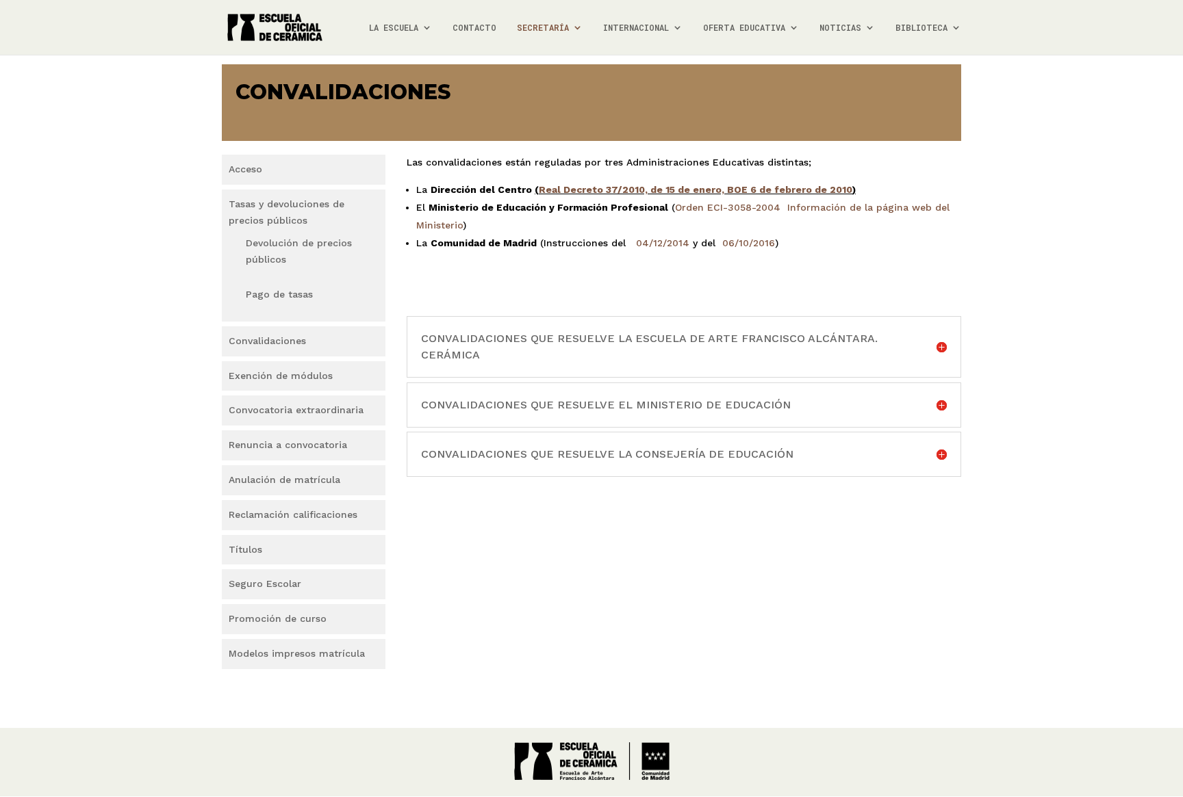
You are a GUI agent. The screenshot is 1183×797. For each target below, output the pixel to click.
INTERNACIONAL (636, 28)
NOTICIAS (840, 28)
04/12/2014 (662, 242)
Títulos (245, 549)
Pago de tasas (279, 294)
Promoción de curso (278, 618)
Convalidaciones (267, 340)
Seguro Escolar (265, 583)
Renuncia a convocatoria (288, 444)
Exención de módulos (281, 375)
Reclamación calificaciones (293, 514)
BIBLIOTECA (921, 28)
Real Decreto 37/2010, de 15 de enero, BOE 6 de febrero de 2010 (695, 189)
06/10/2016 (748, 242)
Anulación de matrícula (284, 479)
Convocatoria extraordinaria (296, 409)
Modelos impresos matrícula (297, 653)
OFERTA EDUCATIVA (744, 28)
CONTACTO (474, 28)
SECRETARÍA (543, 28)
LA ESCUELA (393, 28)
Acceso (245, 169)
